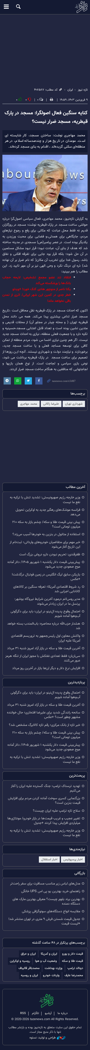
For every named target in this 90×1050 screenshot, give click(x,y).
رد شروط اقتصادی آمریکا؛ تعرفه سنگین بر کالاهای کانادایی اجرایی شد (46, 589)
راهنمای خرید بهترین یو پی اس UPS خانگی (50, 891)
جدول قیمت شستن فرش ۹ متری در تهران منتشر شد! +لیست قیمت (44, 921)
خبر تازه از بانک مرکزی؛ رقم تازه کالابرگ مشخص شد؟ (44, 725)
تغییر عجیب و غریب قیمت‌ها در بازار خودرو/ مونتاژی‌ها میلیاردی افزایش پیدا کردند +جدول (43, 821)
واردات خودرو (51, 975)
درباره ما (63, 1013)
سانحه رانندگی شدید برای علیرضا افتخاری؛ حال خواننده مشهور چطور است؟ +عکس (43, 715)
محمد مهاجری (28, 404)
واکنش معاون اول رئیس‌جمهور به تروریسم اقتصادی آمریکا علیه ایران (45, 638)
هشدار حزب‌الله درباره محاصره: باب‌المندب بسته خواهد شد (43, 626)
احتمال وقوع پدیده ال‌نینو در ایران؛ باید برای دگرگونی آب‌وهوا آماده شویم (45, 614)
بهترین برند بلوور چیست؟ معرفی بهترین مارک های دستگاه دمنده (46, 901)
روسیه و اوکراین (20, 961)
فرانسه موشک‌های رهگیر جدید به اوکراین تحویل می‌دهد (48, 512)
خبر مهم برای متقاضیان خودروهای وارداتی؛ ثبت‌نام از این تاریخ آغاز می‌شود (45, 544)
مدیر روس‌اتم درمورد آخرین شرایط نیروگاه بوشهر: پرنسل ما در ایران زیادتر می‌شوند (47, 601)
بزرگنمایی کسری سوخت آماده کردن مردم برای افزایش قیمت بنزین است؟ (44, 801)
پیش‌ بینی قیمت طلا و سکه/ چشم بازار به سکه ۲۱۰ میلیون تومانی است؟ (46, 524)
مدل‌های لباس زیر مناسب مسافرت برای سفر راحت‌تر (45, 883)
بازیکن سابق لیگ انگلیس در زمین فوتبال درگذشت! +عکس (46, 577)
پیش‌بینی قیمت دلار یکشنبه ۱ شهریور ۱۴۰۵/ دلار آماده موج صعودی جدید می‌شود (43, 564)
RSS (23, 1013)
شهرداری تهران (74, 404)
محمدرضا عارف (74, 975)
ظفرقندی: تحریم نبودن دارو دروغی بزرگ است (49, 554)
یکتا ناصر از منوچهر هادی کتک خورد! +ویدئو (41, 289)
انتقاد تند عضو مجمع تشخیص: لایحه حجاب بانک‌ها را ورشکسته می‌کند (36, 280)
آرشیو (48, 1013)
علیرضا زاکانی (51, 404)
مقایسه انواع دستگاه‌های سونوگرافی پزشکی (51, 911)
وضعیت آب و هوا (46, 961)
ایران (70, 89)
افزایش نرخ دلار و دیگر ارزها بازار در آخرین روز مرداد (46, 668)
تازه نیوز (45, 7)
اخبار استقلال (49, 859)
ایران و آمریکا (49, 953)
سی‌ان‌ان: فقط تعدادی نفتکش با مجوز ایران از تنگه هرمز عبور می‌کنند (42, 658)
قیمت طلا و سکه (72, 961)
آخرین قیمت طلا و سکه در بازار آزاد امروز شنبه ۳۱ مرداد (43, 648)
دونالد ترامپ (75, 968)
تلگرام (35, 1013)
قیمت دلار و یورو (72, 953)
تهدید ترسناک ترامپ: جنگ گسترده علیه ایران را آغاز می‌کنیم (45, 788)
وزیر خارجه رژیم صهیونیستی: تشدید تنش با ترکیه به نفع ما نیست (45, 500)
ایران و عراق (28, 953)
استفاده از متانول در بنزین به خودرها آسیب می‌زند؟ (46, 534)
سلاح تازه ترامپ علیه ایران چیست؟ (56, 811)
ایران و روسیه (29, 975)
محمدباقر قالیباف (29, 968)
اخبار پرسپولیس (73, 859)
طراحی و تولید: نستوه (43, 1038)
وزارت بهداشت (53, 968)
